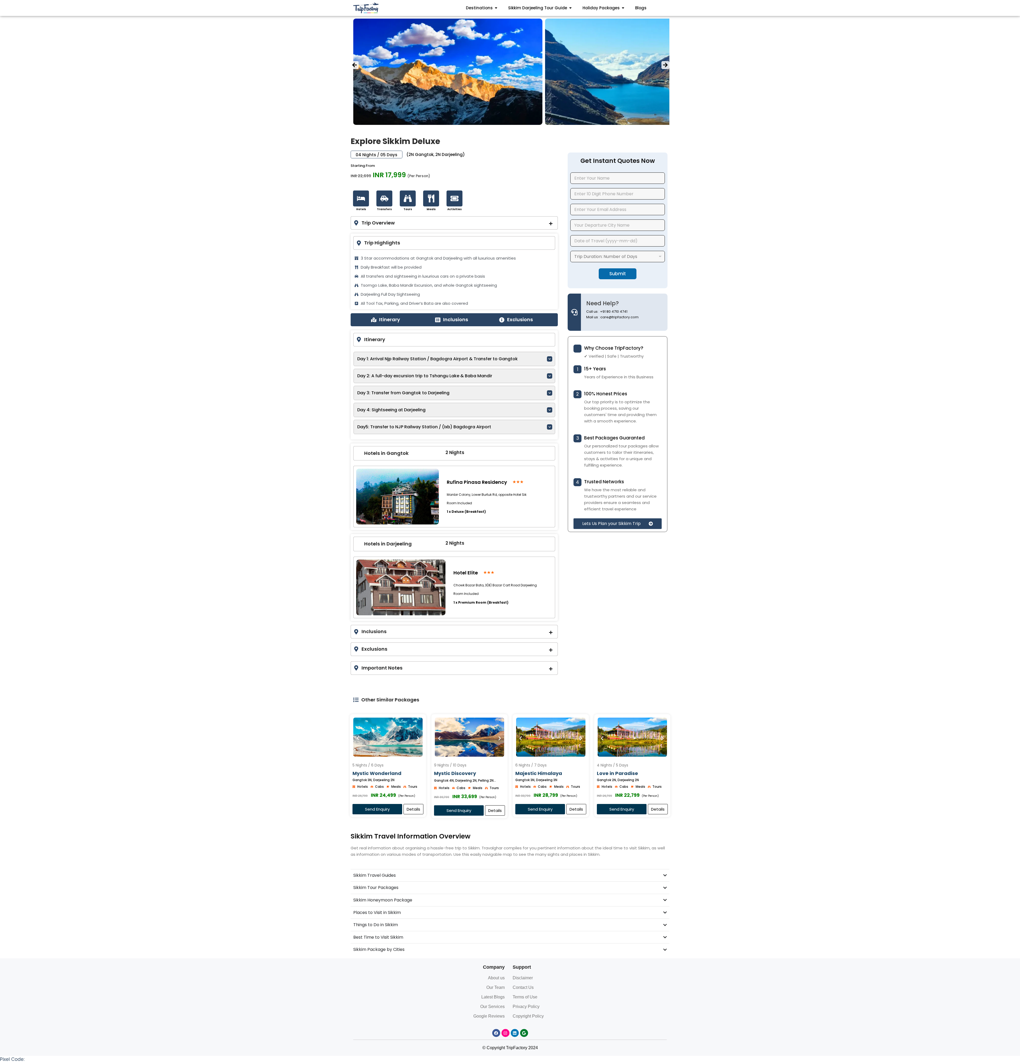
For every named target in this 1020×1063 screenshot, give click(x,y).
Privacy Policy (526, 1006)
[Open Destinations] (496, 8)
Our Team (495, 987)
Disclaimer (523, 978)
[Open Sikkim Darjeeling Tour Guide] (570, 8)
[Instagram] (505, 1033)
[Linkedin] (515, 1033)
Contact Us (523, 987)
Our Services (492, 1006)
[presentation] (355, 65)
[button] (617, 523)
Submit (617, 273)
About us (496, 978)
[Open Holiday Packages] (623, 8)
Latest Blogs (493, 997)
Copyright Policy (528, 1016)
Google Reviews (489, 1016)
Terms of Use (525, 997)
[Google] (524, 1033)
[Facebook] (496, 1033)
